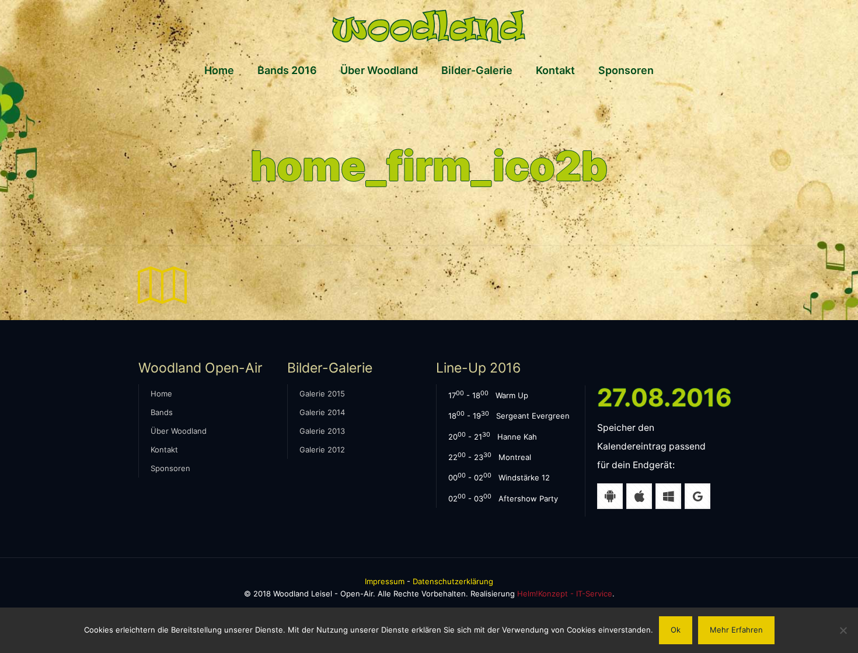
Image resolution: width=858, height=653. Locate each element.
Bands (162, 412)
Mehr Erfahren (736, 629)
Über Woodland (179, 431)
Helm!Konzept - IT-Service (564, 593)
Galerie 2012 (322, 449)
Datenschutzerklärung (453, 581)
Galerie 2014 (322, 412)
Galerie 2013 (322, 431)
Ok (676, 629)
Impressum (384, 581)
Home (161, 393)
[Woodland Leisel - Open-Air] (429, 26)
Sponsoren (170, 468)
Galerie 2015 (322, 393)
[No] (843, 630)
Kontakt (164, 449)
